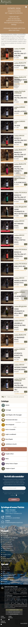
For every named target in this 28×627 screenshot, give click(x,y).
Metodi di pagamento (8, 577)
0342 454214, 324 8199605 (12, 518)
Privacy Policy (6, 583)
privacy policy (20, 603)
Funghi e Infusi (9, 453)
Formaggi (8, 410)
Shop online (6, 567)
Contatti (5, 581)
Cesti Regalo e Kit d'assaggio (13, 415)
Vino (6, 449)
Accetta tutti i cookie (14, 609)
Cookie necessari (3, 617)
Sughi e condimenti (10, 434)
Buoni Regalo (9, 439)
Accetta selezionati (14, 614)
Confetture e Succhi (11, 444)
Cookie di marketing (3, 622)
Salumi (7, 405)
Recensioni (6, 573)
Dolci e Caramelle (10, 429)
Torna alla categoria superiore (15, 397)
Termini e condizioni (8, 579)
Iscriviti (14, 499)
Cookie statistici (10, 617)
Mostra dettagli (23, 623)
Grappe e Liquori (10, 468)
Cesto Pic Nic (6, 569)
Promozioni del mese (11, 419)
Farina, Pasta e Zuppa (11, 463)
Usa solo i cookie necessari (14, 611)
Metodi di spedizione (8, 575)
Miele (7, 458)
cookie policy (9, 595)
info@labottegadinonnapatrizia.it (14, 522)
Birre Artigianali (9, 424)
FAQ (4, 571)
